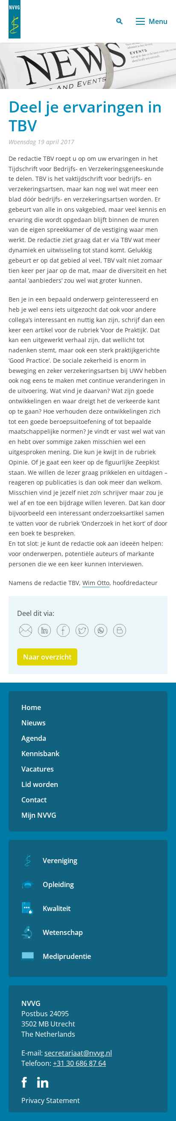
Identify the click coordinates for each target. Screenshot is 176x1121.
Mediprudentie (67, 956)
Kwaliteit (56, 908)
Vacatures (37, 769)
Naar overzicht (47, 657)
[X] (82, 630)
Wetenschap (63, 932)
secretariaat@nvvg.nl (78, 1053)
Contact (34, 799)
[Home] (15, 19)
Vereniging (60, 860)
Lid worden (39, 784)
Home (31, 707)
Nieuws (33, 722)
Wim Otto (95, 583)
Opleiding (58, 884)
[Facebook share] (63, 630)
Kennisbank (40, 753)
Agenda (33, 738)
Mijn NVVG (38, 815)
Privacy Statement (50, 1100)
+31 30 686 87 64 (79, 1063)
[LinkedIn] (44, 630)
